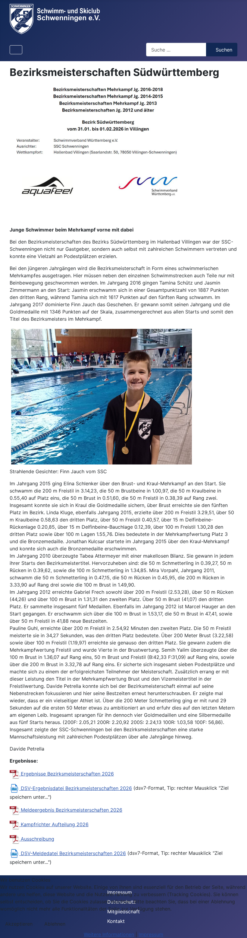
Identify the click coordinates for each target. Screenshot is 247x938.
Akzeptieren (19, 924)
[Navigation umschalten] (16, 49)
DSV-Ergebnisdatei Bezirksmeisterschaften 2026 (75, 788)
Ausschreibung (36, 839)
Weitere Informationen (109, 934)
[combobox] (176, 49)
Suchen (224, 50)
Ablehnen (54, 924)
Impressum (151, 934)
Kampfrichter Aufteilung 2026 (54, 824)
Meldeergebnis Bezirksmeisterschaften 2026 (70, 810)
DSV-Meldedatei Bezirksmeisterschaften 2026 (72, 853)
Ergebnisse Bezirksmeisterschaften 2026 (66, 774)
